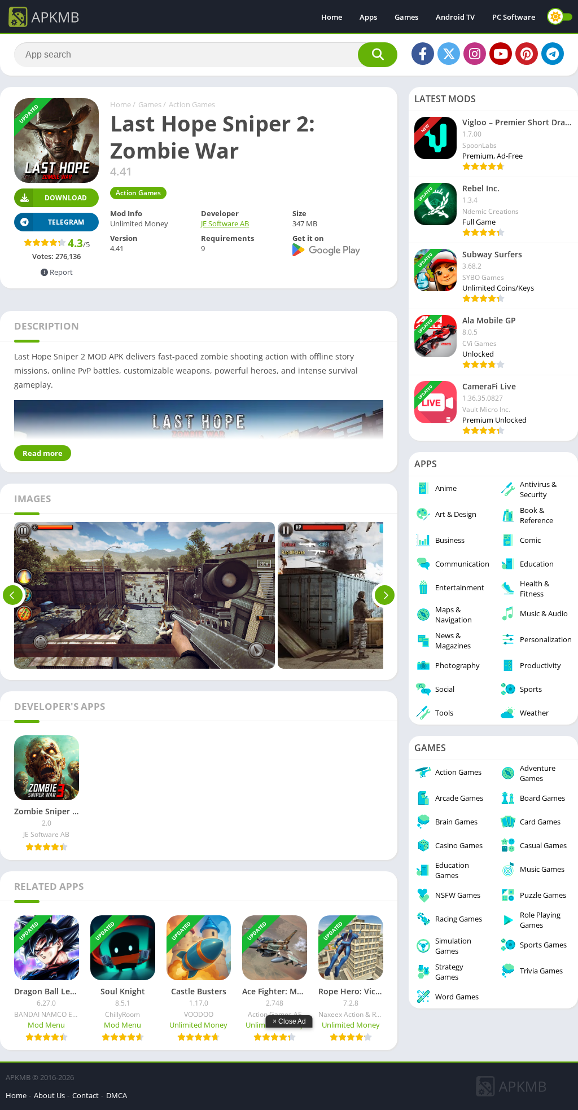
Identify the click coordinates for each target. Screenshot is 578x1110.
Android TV (455, 17)
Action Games (192, 104)
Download (66, 198)
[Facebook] (422, 53)
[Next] (384, 595)
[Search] (377, 54)
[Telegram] (552, 53)
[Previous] (12, 595)
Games (406, 17)
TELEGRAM (66, 222)
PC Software (513, 17)
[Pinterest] (526, 53)
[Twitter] (448, 53)
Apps (368, 17)
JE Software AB (225, 223)
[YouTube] (500, 53)
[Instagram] (474, 53)
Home (331, 17)
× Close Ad (289, 1021)
